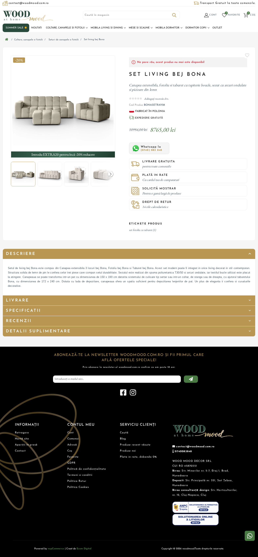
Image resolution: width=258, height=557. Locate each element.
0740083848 (183, 451)
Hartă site (22, 438)
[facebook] (123, 392)
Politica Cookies (78, 487)
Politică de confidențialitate (86, 469)
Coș (69, 451)
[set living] (63, 107)
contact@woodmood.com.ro (195, 446)
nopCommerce (56, 549)
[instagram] (133, 392)
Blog (123, 438)
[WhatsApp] (250, 536)
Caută (174, 15)
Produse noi (128, 451)
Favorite (247, 55)
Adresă (72, 444)
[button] (110, 174)
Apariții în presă (26, 444)
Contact (20, 451)
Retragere (22, 432)
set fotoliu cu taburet (140, 230)
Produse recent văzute (135, 444)
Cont (70, 432)
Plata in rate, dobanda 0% (138, 457)
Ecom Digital (84, 549)
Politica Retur (76, 481)
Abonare (191, 379)
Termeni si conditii (79, 475)
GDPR (71, 463)
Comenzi (73, 438)
